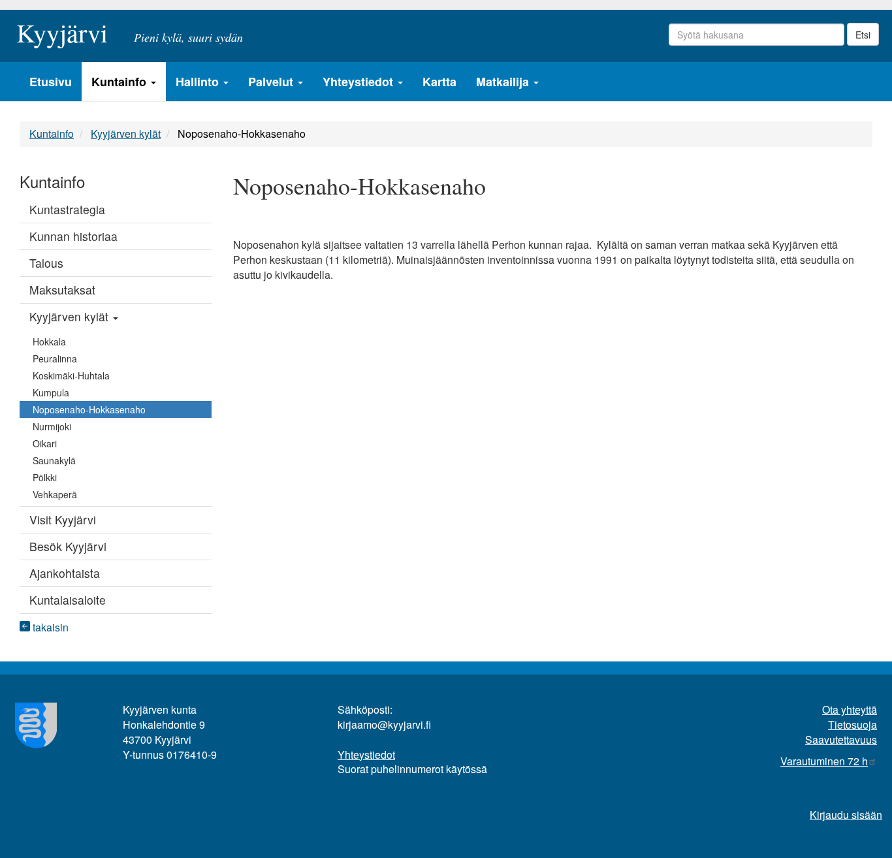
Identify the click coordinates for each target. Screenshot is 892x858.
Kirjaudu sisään (846, 814)
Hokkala (49, 341)
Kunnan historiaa (73, 236)
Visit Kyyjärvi (62, 519)
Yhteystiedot (359, 81)
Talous (46, 263)
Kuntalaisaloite (67, 600)
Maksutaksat (62, 289)
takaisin (49, 627)
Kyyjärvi (62, 28)
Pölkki (45, 477)
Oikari (45, 443)
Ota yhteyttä (849, 709)
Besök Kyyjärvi (67, 546)
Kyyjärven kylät (126, 133)
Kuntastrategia (67, 209)
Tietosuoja (852, 724)
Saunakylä (54, 460)
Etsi (862, 34)
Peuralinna (55, 358)
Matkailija (504, 81)
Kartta (439, 81)
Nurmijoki (52, 426)
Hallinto (199, 81)
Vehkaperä (55, 494)
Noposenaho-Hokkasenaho (89, 409)
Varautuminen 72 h (824, 761)
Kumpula (51, 392)
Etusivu (50, 81)
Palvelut (272, 81)
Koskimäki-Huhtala (71, 375)
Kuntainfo (120, 81)
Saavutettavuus (841, 739)
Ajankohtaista (64, 573)
